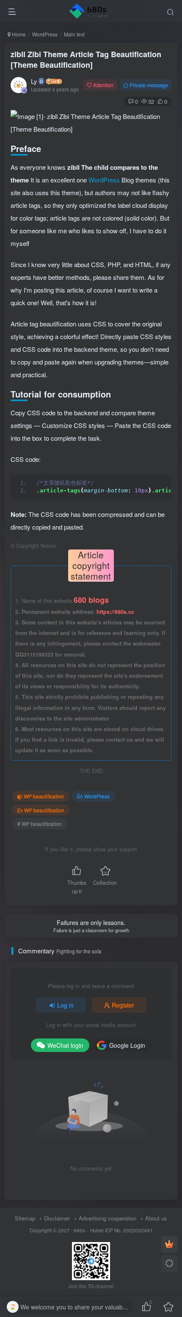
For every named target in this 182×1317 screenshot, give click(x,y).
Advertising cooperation (107, 1218)
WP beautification (44, 796)
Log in (65, 1005)
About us (156, 1218)
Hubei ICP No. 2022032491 (121, 1230)
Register (123, 1005)
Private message (149, 84)
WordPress (45, 34)
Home (18, 34)
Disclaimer (57, 1218)
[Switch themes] (169, 1263)
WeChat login (65, 1045)
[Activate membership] (169, 1244)
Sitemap (25, 1218)
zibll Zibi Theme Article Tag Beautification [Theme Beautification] (86, 59)
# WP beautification (39, 823)
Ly (34, 81)
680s (79, 1230)
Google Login (127, 1045)
